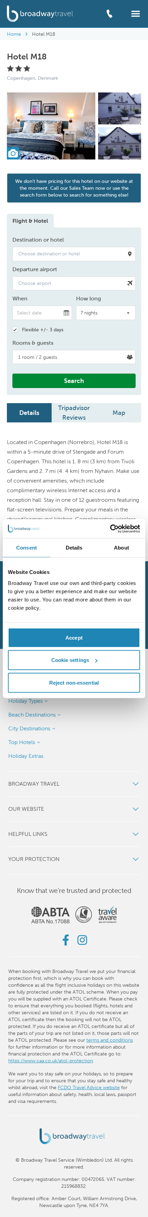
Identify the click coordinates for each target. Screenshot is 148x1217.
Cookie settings (70, 660)
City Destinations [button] (29, 728)
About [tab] (121, 548)
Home (14, 34)
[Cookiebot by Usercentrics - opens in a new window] (110, 528)
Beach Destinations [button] (32, 715)
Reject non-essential (74, 682)
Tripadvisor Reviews (74, 412)
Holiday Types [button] (25, 701)
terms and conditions (109, 1040)
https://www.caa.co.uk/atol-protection (50, 1060)
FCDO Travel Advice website (89, 1087)
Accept (74, 637)
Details (29, 412)
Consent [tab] (26, 548)
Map (119, 412)
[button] (135, 13)
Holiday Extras (25, 756)
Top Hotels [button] (21, 742)
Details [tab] (74, 548)
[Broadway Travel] (40, 13)
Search (74, 380)
